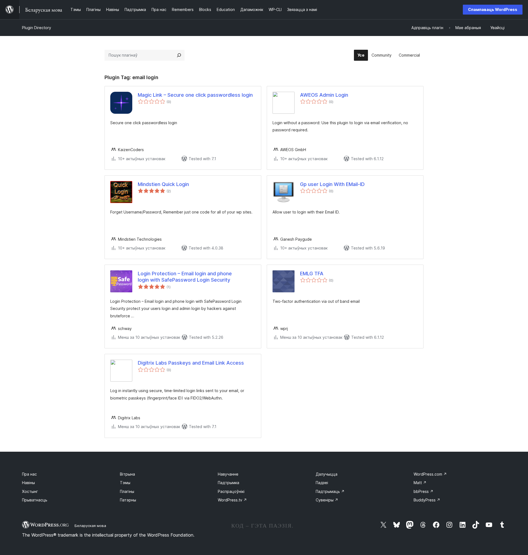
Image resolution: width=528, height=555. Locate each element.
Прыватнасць (34, 500)
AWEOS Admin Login (324, 95)
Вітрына (127, 474)
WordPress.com (430, 474)
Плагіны (127, 491)
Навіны (28, 482)
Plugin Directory (36, 27)
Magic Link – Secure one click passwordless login (195, 95)
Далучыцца (326, 474)
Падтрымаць (330, 491)
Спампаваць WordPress (492, 9)
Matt (420, 482)
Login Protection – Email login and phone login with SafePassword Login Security (185, 277)
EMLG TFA (311, 273)
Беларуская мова (90, 525)
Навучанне (228, 474)
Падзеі (322, 482)
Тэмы (125, 482)
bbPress (423, 491)
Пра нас (29, 474)
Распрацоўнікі (231, 491)
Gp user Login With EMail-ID (332, 184)
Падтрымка (228, 482)
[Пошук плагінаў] (179, 55)
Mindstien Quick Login (163, 184)
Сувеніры (327, 500)
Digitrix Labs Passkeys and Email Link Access (191, 363)
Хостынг (30, 491)
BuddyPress (427, 500)
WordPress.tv (232, 500)
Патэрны (128, 500)
